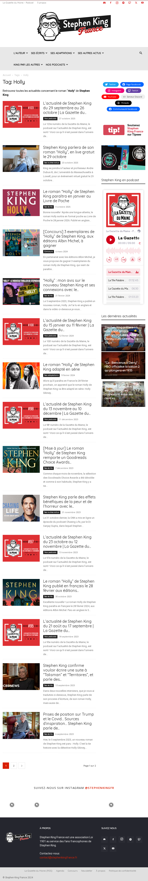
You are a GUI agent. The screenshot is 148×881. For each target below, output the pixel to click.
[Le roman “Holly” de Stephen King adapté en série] (21, 375)
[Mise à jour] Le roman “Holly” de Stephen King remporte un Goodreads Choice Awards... (65, 455)
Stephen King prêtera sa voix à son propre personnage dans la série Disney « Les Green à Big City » (122, 334)
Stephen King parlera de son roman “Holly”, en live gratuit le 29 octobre (68, 152)
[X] (136, 2)
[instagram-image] (12, 805)
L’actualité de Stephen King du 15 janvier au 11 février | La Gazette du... (68, 325)
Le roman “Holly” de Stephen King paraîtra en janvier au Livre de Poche (68, 196)
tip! (114, 130)
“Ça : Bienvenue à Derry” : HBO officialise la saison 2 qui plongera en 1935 (122, 366)
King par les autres (27, 64)
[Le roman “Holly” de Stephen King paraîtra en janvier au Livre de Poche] (21, 202)
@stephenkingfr (99, 788)
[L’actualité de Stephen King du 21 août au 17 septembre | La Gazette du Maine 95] (21, 632)
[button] (140, 53)
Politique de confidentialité (122, 870)
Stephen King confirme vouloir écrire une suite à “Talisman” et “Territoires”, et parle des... (68, 672)
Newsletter (86, 870)
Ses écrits (38, 53)
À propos (41, 2)
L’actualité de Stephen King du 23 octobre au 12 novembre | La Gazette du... (67, 542)
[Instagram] (117, 2)
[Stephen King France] (74, 26)
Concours (48, 251)
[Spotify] (123, 2)
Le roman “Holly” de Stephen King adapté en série (68, 367)
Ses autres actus (89, 53)
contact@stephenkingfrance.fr (58, 857)
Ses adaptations (61, 53)
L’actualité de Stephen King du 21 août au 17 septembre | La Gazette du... (68, 626)
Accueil (7, 75)
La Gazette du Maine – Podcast (18, 2)
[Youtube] (142, 2)
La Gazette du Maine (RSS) (38, 870)
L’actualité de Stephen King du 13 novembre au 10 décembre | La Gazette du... (67, 409)
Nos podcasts (55, 64)
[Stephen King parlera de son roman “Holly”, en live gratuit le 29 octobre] (21, 158)
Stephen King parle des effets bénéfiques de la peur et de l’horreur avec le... (69, 502)
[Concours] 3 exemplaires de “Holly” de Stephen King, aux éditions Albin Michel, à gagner (68, 238)
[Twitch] (130, 2)
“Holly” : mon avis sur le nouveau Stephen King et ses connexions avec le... (69, 285)
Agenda (60, 870)
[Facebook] (111, 2)
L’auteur (19, 53)
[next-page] (21, 765)
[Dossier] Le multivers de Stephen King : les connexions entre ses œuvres (122, 392)
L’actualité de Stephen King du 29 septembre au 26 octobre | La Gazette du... (67, 108)
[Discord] (104, 2)
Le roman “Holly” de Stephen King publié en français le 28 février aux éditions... (68, 586)
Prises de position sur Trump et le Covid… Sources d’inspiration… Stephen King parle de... (68, 721)
